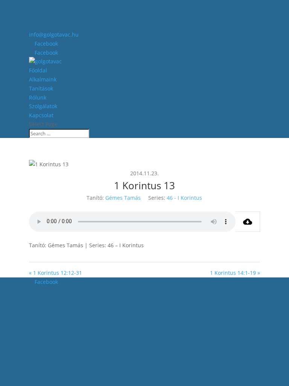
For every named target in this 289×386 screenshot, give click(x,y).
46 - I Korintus (184, 197)
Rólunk (37, 97)
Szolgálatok (43, 106)
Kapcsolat (41, 115)
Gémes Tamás (123, 197)
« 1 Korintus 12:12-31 (55, 272)
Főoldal (38, 70)
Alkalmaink (42, 79)
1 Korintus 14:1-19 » (235, 272)
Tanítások (41, 88)
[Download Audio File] (248, 221)
